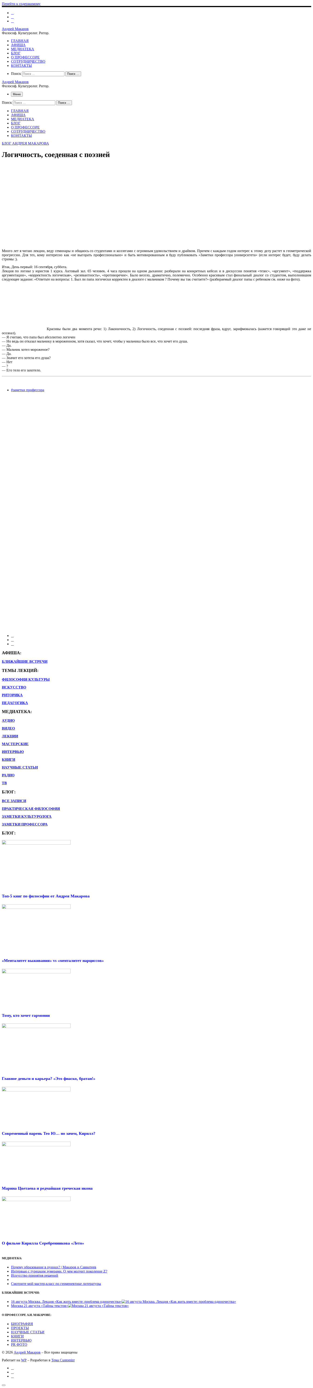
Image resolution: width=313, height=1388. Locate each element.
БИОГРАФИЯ (22, 1324)
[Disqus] (156, 453)
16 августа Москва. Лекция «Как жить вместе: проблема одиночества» (66, 1302)
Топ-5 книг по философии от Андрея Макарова (46, 896)
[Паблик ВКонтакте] (12, 13)
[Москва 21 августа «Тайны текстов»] (98, 1306)
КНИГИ (17, 1336)
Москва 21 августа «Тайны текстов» (39, 1306)
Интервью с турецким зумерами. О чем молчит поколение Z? (59, 1271)
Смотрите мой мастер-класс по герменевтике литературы (56, 1284)
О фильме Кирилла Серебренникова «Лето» (43, 1243)
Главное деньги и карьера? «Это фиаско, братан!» (48, 1078)
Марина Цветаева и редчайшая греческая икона (47, 1188)
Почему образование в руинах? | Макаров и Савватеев (53, 1267)
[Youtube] (12, 17)
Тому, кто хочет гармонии (26, 1015)
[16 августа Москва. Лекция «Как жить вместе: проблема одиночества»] (179, 1302)
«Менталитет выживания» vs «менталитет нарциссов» (53, 960)
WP (24, 1360)
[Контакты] (12, 21)
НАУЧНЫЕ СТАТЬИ (27, 1332)
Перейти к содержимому (21, 4)
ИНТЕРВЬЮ (13, 752)
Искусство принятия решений (34, 1275)
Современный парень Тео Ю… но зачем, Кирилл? (48, 1133)
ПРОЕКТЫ (20, 1328)
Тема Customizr (63, 1360)
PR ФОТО (19, 1344)
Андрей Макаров (27, 1352)
